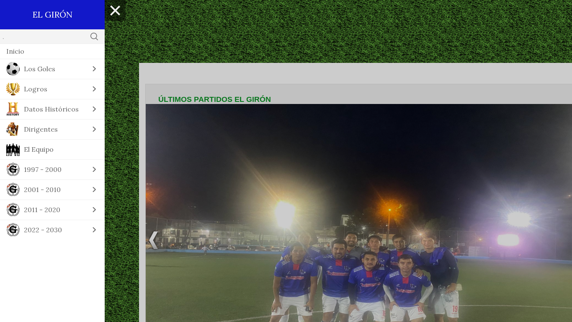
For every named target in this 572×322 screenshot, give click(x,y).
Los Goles (39, 69)
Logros (35, 89)
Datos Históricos (51, 109)
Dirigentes (41, 129)
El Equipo (39, 149)
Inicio (15, 51)
